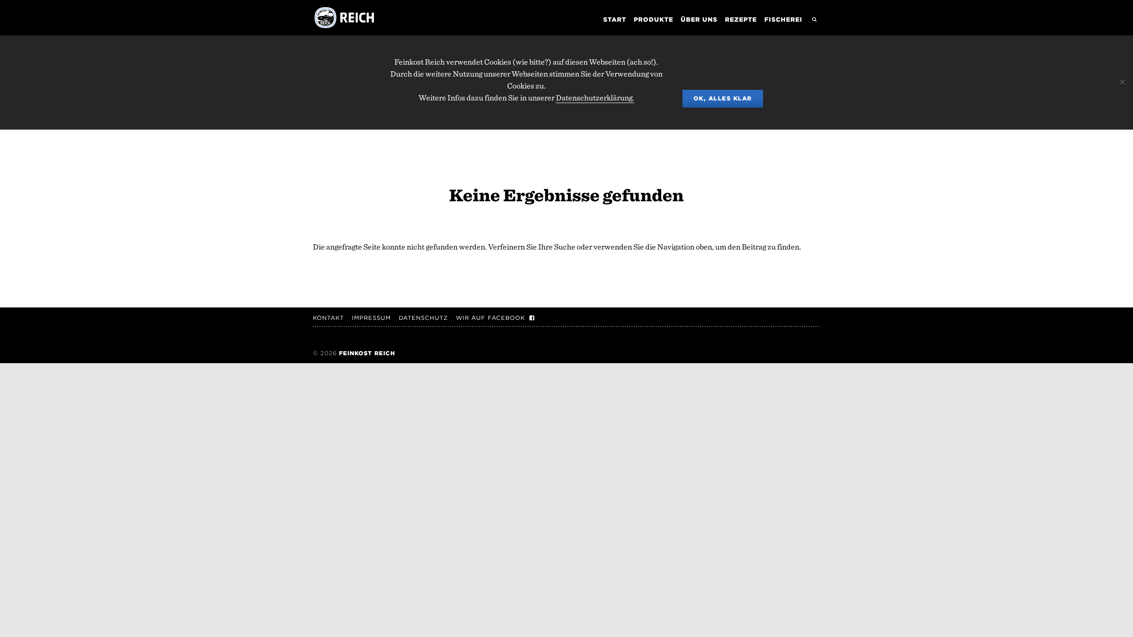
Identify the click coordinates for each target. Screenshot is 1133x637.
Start (614, 19)
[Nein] (1122, 81)
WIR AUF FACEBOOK (490, 318)
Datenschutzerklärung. (595, 97)
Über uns (699, 19)
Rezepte (741, 19)
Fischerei (783, 19)
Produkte (653, 19)
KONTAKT (328, 318)
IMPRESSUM (371, 318)
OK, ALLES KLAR (723, 98)
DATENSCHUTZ (423, 318)
